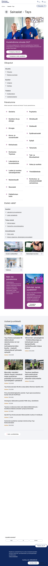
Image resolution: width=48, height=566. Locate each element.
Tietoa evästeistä (13, 556)
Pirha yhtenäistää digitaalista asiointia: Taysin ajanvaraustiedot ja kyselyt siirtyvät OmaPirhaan (22, 393)
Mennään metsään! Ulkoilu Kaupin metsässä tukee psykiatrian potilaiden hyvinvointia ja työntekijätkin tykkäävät (13, 376)
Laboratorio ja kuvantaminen (14, 212)
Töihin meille (10, 234)
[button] (11, 540)
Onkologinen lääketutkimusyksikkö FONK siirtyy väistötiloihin (21, 401)
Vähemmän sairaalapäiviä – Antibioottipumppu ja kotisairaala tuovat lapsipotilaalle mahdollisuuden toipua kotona (34, 343)
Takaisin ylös (40, 545)
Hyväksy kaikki (33, 563)
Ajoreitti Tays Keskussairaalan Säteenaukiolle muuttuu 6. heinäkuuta (23, 415)
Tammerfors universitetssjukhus (15, 226)
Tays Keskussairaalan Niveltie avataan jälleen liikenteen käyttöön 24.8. (24, 387)
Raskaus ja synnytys (12, 75)
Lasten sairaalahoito (12, 215)
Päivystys (9, 72)
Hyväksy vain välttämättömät (29, 560)
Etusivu (3, 6)
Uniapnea (9, 82)
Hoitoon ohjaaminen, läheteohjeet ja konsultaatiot (19, 237)
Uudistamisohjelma (12, 96)
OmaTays (9, 85)
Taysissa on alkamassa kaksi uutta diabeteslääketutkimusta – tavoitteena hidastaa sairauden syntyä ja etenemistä (21, 407)
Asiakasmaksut (11, 93)
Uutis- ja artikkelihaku (13, 434)
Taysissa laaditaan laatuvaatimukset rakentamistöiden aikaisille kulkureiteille (33, 375)
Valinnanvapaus (11, 223)
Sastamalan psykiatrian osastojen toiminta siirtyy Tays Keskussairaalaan (19, 421)
